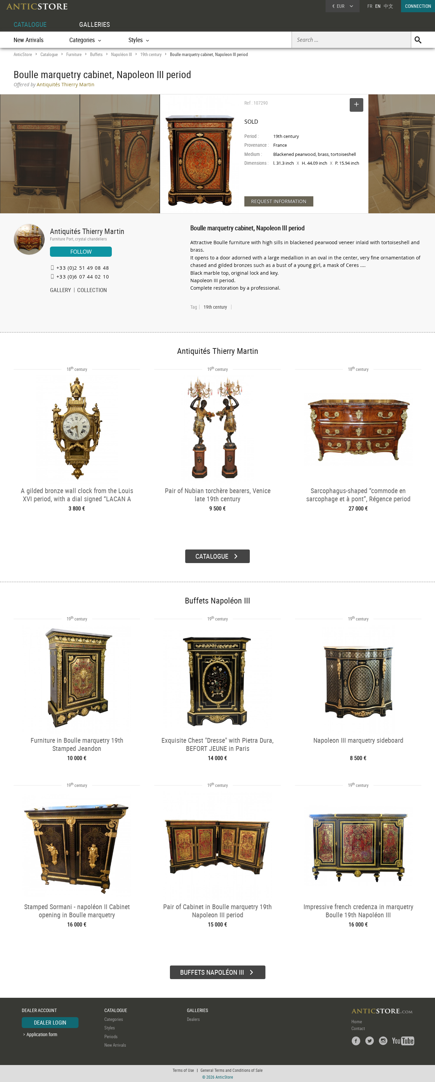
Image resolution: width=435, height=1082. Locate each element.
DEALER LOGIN (50, 1022)
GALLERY (60, 291)
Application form (42, 1034)
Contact (358, 1028)
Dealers (193, 1019)
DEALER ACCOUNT (39, 1010)
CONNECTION (418, 6)
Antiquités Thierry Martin (87, 231)
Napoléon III (121, 54)
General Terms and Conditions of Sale (232, 1070)
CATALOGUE (30, 24)
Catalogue (49, 54)
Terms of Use (183, 1070)
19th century (150, 54)
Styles (109, 1028)
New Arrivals (29, 40)
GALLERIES (94, 24)
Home (356, 1021)
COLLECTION (92, 291)
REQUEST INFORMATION (279, 201)
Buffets (96, 54)
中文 (388, 6)
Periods (111, 1036)
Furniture (74, 54)
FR (369, 6)
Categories (113, 1019)
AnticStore (23, 54)
